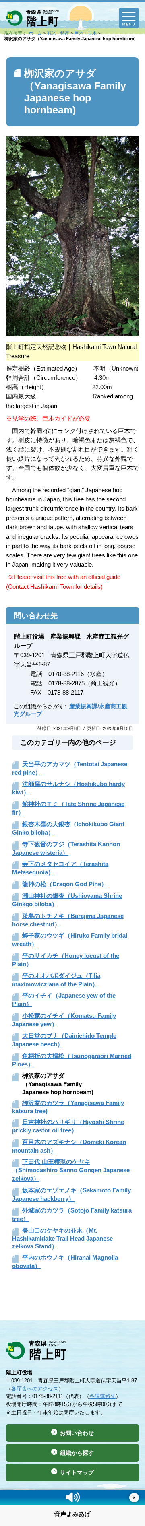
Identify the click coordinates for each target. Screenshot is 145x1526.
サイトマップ (77, 1472)
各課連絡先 (102, 1396)
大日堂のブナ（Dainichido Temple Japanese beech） (64, 1040)
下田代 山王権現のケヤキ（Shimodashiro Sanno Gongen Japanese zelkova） (71, 1170)
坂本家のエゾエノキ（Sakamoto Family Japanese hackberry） (71, 1194)
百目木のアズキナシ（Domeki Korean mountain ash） (69, 1146)
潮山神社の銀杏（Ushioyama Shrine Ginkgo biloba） (67, 899)
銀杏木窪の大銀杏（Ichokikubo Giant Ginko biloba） (68, 828)
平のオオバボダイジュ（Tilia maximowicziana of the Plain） (56, 980)
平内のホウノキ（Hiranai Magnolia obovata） (65, 1261)
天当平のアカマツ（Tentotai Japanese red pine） (69, 768)
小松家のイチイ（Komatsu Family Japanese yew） (64, 1019)
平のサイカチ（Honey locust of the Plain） (65, 959)
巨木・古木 (86, 33)
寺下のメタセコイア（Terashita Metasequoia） (60, 868)
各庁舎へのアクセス (34, 1389)
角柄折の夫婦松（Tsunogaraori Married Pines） (71, 1060)
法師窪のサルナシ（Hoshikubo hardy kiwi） (68, 788)
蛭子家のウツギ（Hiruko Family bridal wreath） (69, 939)
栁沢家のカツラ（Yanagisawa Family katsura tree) (68, 1106)
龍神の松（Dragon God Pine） (64, 884)
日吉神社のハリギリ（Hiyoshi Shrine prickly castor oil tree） (68, 1126)
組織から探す (77, 1453)
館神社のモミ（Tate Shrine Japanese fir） (68, 808)
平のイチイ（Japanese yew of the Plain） (64, 999)
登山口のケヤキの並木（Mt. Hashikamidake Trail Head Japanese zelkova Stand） (62, 1238)
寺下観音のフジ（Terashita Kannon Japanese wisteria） (66, 848)
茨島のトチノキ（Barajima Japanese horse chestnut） (68, 920)
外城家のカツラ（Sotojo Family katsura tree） (72, 1214)
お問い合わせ (77, 1433)
